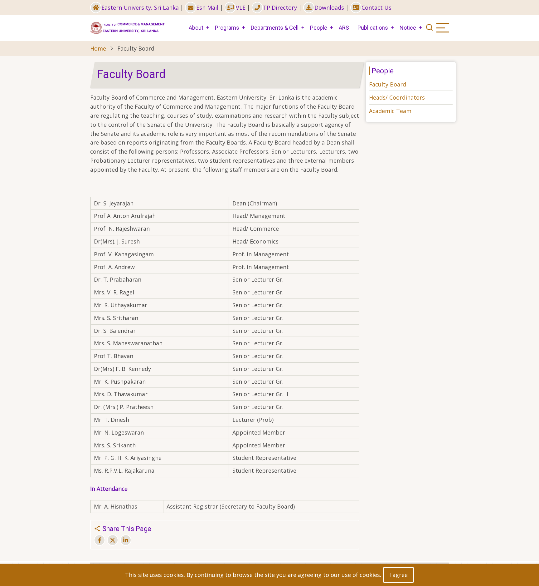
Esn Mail (207, 7)
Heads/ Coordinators (397, 97)
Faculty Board (387, 84)
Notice (408, 27)
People (318, 27)
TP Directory (280, 7)
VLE (240, 7)
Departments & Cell (275, 27)
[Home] (127, 27)
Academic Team (390, 111)
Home (98, 48)
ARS (344, 27)
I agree (398, 575)
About (196, 27)
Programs (227, 27)
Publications (372, 27)
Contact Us (376, 7)
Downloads (329, 7)
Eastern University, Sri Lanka (140, 7)
